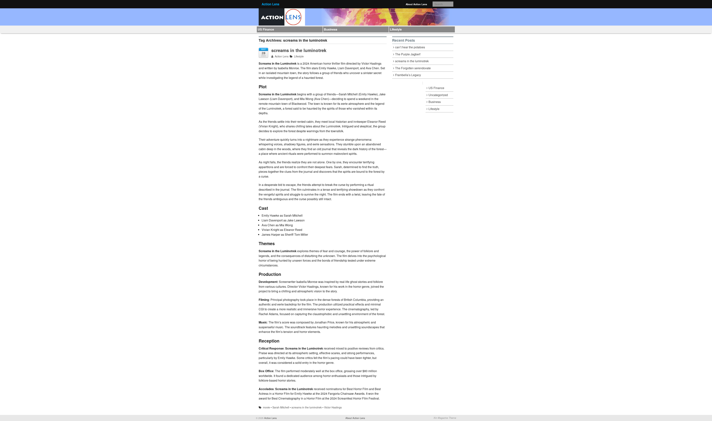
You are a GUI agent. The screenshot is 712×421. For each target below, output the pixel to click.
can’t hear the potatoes (410, 47)
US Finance (266, 29)
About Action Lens (416, 4)
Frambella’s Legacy (408, 75)
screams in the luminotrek (298, 50)
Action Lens (270, 4)
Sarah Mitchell (280, 407)
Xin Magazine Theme (445, 418)
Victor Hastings (333, 407)
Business (330, 29)
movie (266, 407)
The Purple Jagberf (407, 54)
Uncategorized (438, 95)
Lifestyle (396, 29)
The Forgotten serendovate (413, 68)
